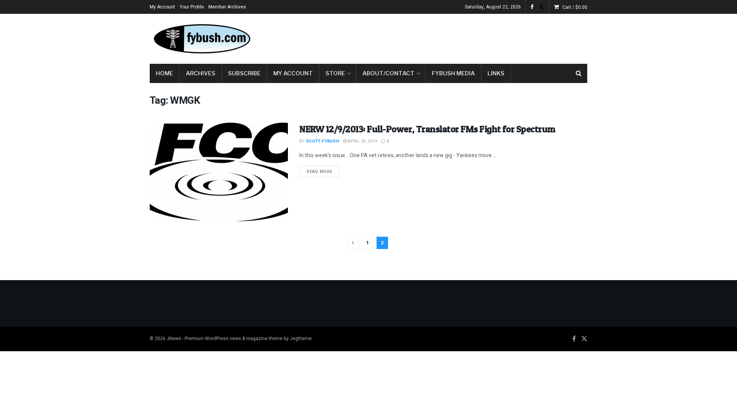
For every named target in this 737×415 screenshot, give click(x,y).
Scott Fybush (322, 141)
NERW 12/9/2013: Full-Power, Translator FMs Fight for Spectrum (427, 128)
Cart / (574, 7)
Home (164, 73)
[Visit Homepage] (201, 38)
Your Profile (192, 6)
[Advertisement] (447, 37)
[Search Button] (579, 73)
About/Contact (388, 73)
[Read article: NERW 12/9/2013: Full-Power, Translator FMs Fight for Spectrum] (219, 172)
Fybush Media (453, 73)
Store (335, 73)
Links (495, 73)
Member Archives (227, 6)
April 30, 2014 (362, 141)
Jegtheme (301, 338)
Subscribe (244, 73)
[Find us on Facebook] (532, 7)
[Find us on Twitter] (541, 7)
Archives (200, 73)
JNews (174, 338)
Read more (323, 171)
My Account (162, 6)
